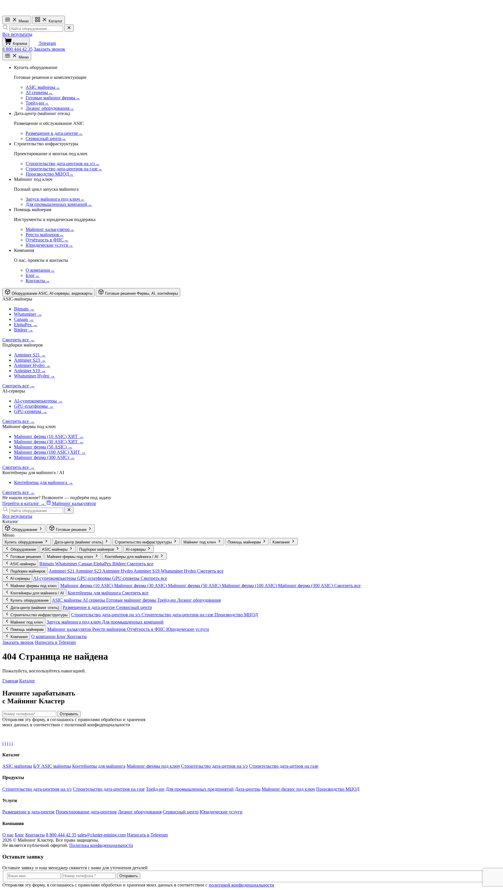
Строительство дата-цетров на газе (283, 766)
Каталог (55, 21)
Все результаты (17, 34)
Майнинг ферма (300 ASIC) (306, 585)
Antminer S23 (88, 570)
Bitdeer (119, 563)
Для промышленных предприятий (200, 789)
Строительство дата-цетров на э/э (214, 766)
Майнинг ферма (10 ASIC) (87, 585)
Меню (23, 21)
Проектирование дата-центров (86, 811)
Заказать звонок (49, 49)
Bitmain (47, 563)
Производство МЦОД (236, 614)
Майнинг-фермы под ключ (153, 766)
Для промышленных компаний (133, 621)
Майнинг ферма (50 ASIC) (195, 585)
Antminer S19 (147, 570)
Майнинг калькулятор (69, 629)
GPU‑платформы (94, 578)
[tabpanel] (251, 360)
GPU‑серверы (126, 578)
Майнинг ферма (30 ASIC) (141, 585)
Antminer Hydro (118, 570)
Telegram (47, 43)
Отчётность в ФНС (146, 629)
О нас (8, 834)
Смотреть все (140, 563)
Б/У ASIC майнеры (52, 766)
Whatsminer (66, 563)
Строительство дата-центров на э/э (106, 614)
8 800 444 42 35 (17, 49)
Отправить (69, 714)
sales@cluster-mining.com (101, 834)
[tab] (48, 292)
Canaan (85, 563)
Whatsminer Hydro (179, 570)
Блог (62, 636)
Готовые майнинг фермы (131, 600)
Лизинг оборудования (199, 600)
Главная (10, 680)
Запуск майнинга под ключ (74, 621)
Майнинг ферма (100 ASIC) (250, 585)
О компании (44, 636)
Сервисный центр (134, 607)
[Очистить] (69, 28)
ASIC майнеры (67, 600)
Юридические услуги (187, 629)
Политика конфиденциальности (101, 845)
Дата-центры (248, 789)
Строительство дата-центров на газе (178, 614)
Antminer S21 (62, 570)
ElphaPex (102, 563)
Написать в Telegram (55, 642)
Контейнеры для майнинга (95, 592)
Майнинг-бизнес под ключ (288, 789)
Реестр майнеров (109, 629)
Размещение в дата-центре (89, 607)
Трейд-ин (167, 600)
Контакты (77, 636)
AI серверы (94, 600)
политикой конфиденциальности (241, 884)
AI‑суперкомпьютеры (55, 578)
